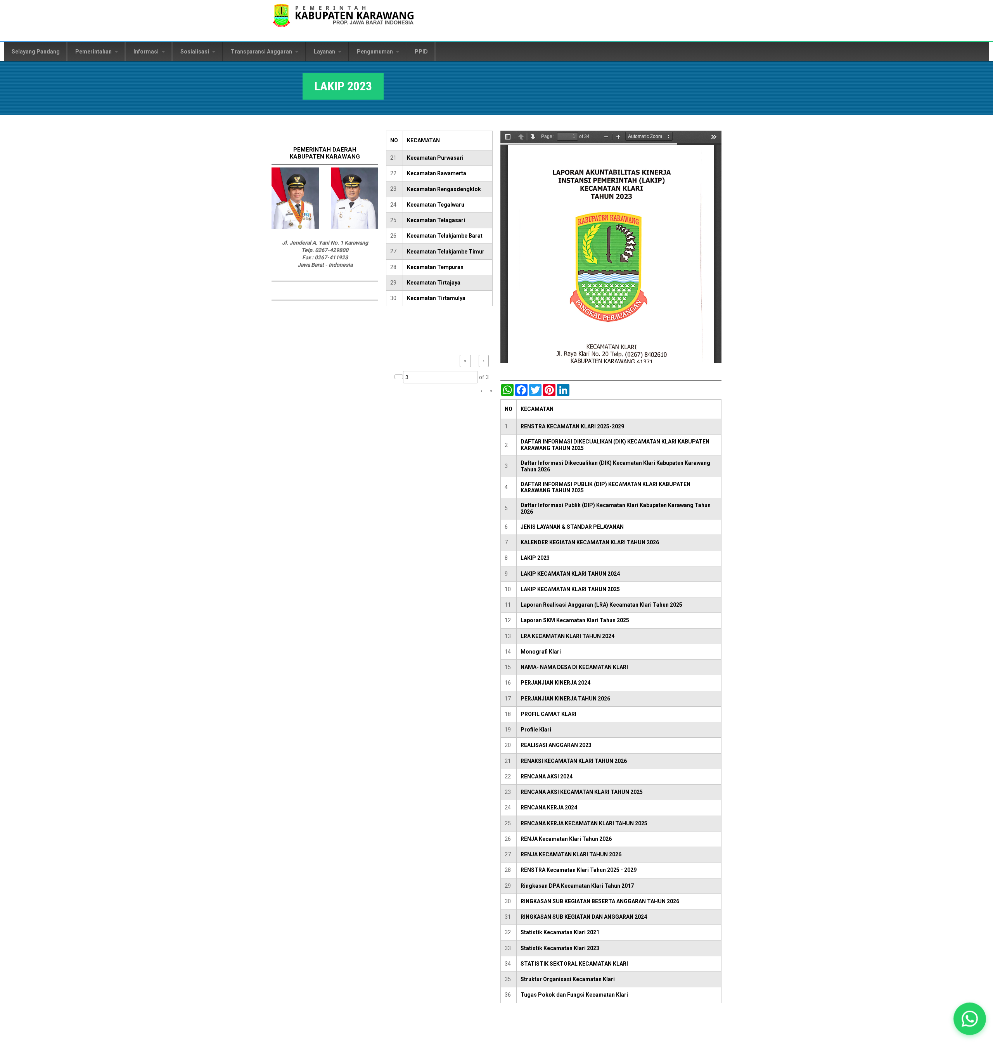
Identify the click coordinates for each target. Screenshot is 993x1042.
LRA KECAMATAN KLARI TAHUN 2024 (567, 636)
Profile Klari (536, 729)
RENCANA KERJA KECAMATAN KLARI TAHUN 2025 (584, 823)
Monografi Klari (541, 652)
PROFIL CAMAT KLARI (548, 714)
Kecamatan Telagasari (436, 220)
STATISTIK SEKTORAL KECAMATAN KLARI (574, 964)
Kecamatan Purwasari (435, 158)
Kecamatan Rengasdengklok (444, 189)
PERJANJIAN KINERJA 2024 (555, 683)
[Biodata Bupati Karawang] (295, 227)
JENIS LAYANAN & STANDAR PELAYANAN (572, 527)
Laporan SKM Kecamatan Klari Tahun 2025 (575, 620)
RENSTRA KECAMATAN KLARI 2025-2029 (572, 426)
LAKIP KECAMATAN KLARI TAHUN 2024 (570, 574)
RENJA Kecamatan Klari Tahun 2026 (566, 839)
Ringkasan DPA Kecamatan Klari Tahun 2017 (577, 886)
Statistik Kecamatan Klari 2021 (560, 932)
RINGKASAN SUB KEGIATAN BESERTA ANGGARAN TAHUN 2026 (600, 901)
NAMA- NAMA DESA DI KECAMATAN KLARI (574, 667)
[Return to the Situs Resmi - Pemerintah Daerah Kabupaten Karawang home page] (343, 20)
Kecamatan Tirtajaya (433, 282)
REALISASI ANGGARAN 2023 (556, 745)
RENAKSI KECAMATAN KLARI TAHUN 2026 (574, 761)
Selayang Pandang (36, 51)
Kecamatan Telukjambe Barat (445, 236)
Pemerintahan (94, 51)
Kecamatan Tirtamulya (436, 298)
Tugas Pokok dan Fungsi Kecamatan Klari (574, 995)
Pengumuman (375, 51)
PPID (421, 51)
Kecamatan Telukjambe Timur (445, 251)
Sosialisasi (195, 51)
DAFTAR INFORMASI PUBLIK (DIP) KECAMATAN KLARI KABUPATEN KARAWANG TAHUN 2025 (605, 487)
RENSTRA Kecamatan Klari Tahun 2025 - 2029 (579, 870)
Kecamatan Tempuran (435, 267)
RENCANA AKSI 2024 (547, 776)
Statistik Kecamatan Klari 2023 (560, 948)
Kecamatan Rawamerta (436, 173)
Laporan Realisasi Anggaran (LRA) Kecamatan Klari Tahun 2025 (601, 605)
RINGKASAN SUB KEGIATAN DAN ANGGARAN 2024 (584, 917)
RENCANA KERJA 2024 (549, 807)
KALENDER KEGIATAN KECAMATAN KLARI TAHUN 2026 (590, 542)
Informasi (146, 51)
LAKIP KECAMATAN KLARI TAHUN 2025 (570, 589)
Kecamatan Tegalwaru (435, 205)
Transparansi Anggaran (262, 51)
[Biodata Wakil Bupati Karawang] (355, 227)
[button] (970, 1019)
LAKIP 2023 (535, 558)
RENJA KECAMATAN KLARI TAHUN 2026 (571, 854)
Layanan (325, 51)
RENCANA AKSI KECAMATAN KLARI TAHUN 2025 (582, 792)
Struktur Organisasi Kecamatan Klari (568, 979)
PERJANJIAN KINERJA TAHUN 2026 (565, 698)
